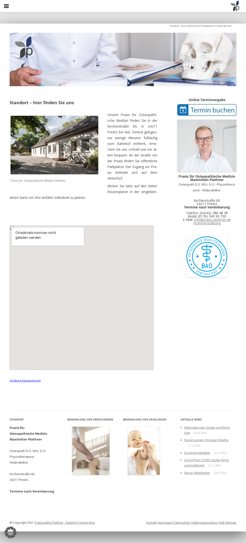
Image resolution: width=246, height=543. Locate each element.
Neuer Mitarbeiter (197, 473)
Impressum (165, 523)
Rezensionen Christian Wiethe (206, 440)
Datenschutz (181, 523)
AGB (222, 523)
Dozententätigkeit (197, 453)
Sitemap (230, 523)
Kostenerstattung (207, 223)
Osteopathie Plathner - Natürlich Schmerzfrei (64, 523)
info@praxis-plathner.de (212, 219)
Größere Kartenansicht (25, 380)
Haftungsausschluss (204, 523)
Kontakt (151, 523)
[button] (10, 532)
